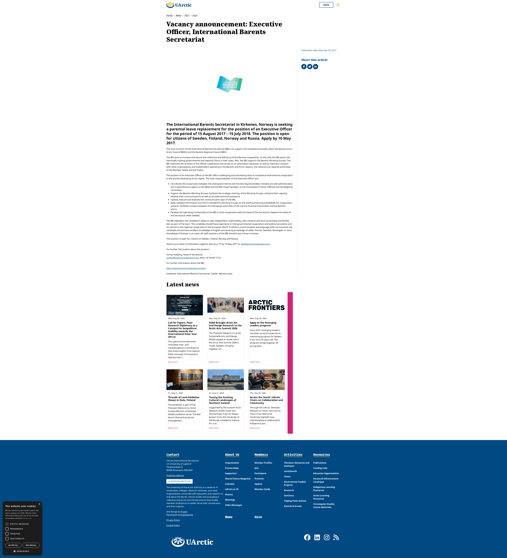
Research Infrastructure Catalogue (326, 480)
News (178, 15)
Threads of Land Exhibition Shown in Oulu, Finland (183, 399)
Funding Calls (320, 468)
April (195, 15)
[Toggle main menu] (338, 4)
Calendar (230, 483)
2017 (187, 15)
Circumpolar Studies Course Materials (324, 506)
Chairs (287, 476)
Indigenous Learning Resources (324, 489)
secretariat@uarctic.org (179, 481)
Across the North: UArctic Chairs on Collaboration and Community (266, 400)
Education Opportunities (326, 473)
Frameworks (186, 514)
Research (289, 490)
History (229, 494)
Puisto (184, 511)
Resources (321, 455)
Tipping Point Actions (295, 500)
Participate (260, 473)
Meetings (230, 499)
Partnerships (232, 468)
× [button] (39, 504)
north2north (290, 471)
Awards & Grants (293, 506)
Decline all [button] (31, 545)
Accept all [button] (13, 545)
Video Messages (233, 505)
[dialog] (22, 528)
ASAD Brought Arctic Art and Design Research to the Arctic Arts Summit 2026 (225, 325)
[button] (22, 551)
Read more (173, 362)
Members (261, 455)
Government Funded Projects (295, 483)
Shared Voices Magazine (238, 478)
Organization (232, 462)
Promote (259, 478)
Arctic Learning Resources (321, 497)
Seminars (289, 495)
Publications (319, 462)
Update (258, 483)
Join (257, 468)
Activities (293, 455)
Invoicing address (175, 475)
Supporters (231, 473)
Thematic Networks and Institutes (296, 464)
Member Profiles (263, 462)
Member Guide (262, 489)
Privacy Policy (173, 520)
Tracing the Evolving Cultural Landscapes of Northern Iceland (222, 400)
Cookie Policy (173, 525)
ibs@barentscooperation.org (255, 244)
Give (326, 5)
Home (169, 15)
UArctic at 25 (231, 489)
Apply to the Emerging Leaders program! (263, 324)
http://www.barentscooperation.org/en (186, 268)
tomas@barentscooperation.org (182, 257)
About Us (232, 455)
